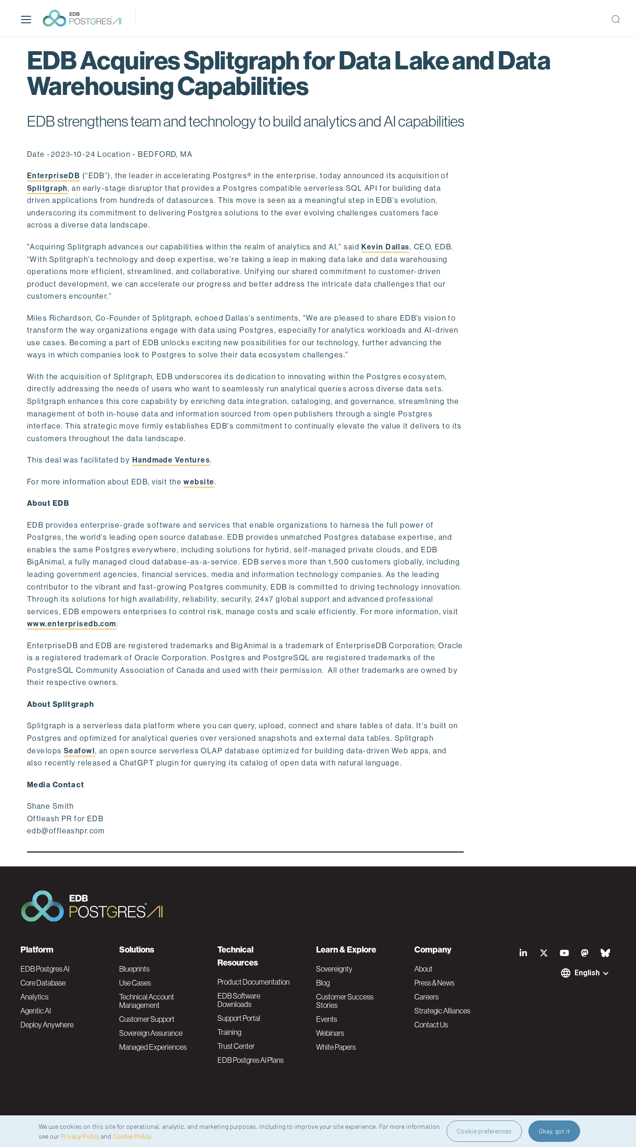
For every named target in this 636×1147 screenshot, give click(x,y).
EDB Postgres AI (44, 969)
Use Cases (135, 983)
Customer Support (147, 1019)
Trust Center (236, 1046)
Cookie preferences (484, 1131)
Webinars (330, 1033)
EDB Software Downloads (238, 1000)
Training (229, 1032)
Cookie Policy (132, 1136)
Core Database (43, 983)
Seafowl (79, 750)
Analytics (34, 997)
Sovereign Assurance (151, 1033)
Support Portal (238, 1018)
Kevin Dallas (385, 246)
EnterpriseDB (53, 175)
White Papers (336, 1047)
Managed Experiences (153, 1047)
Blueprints (134, 969)
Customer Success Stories (344, 1001)
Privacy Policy (80, 1136)
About (423, 969)
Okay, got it (554, 1131)
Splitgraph (47, 188)
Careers (426, 997)
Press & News (434, 983)
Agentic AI (35, 1010)
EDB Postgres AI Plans (250, 1060)
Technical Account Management (146, 1001)
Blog (323, 983)
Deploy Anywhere (47, 1024)
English (587, 972)
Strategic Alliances (442, 1010)
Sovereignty (334, 969)
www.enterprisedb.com (71, 623)
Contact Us (431, 1024)
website (198, 481)
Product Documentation (253, 982)
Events (326, 1019)
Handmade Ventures (171, 460)
